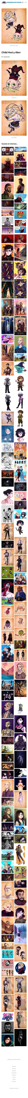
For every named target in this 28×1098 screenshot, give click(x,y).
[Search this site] (23, 2)
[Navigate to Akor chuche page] (20, 608)
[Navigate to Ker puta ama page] (20, 688)
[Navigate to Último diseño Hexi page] (7, 637)
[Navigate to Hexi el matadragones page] (20, 226)
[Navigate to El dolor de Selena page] (20, 759)
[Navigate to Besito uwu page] (20, 156)
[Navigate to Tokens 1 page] (20, 873)
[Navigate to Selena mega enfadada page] (7, 238)
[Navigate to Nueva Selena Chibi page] (20, 527)
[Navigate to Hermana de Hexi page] (20, 670)
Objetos (14, 1066)
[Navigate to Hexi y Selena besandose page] (7, 653)
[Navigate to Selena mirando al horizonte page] (7, 945)
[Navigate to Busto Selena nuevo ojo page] (20, 434)
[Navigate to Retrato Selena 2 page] (20, 914)
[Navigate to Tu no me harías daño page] (7, 840)
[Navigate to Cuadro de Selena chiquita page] (20, 817)
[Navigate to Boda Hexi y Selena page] (20, 473)
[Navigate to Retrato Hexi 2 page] (7, 907)
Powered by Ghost (14, 1088)
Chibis (14, 1079)
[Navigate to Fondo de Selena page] (7, 671)
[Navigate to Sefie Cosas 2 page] (20, 579)
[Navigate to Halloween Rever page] (7, 727)
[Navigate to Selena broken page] (7, 695)
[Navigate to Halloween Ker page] (20, 706)
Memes (14, 1075)
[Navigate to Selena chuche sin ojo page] (20, 621)
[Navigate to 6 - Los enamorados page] (20, 325)
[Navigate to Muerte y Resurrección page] (7, 178)
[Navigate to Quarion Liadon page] (7, 544)
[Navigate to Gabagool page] (20, 367)
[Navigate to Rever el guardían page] (7, 473)
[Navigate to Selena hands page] (7, 587)
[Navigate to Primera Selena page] (7, 1040)
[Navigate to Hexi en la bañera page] (7, 827)
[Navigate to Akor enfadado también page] (20, 238)
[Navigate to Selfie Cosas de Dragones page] (7, 867)
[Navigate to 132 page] (20, 164)
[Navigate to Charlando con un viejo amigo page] (7, 211)
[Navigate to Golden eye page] (7, 252)
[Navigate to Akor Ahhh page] (7, 461)
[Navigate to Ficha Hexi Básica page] (20, 1002)
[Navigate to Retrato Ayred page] (7, 788)
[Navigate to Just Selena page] (20, 773)
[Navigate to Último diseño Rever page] (20, 563)
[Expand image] (11, 153)
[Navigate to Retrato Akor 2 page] (7, 890)
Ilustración (14, 1072)
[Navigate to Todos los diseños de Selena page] (20, 655)
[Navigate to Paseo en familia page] (20, 307)
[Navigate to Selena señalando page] (7, 513)
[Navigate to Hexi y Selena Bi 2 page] (7, 855)
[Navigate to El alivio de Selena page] (7, 433)
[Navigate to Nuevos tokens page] (7, 572)
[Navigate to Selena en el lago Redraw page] (20, 252)
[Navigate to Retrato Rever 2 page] (20, 897)
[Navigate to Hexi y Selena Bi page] (7, 1016)
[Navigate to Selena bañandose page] (20, 934)
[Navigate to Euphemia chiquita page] (20, 382)
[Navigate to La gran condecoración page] (20, 198)
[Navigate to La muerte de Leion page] (7, 151)
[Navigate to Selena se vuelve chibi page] (7, 954)
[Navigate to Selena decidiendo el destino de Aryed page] (7, 482)
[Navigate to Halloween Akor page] (20, 741)
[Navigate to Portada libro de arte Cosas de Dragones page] (20, 149)
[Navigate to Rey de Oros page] (20, 288)
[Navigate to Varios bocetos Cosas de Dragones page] (7, 447)
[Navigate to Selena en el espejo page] (7, 775)
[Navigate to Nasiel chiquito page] (20, 418)
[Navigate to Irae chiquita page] (20, 400)
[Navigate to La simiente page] (7, 225)
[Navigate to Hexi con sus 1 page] (20, 968)
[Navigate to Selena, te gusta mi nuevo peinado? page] (20, 496)
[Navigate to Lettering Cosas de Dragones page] (20, 214)
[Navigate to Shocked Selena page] (7, 758)
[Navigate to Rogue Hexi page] (20, 451)
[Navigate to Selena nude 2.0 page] (20, 799)
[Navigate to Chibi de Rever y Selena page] (20, 953)
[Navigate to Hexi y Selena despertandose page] (7, 802)
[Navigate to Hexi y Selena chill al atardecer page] (20, 644)
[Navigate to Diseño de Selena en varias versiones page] (7, 972)
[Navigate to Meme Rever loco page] (7, 964)
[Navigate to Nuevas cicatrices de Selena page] (7, 495)
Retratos (14, 1068)
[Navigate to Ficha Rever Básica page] (7, 985)
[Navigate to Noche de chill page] (20, 172)
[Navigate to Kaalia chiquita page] (7, 402)
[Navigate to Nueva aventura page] (7, 164)
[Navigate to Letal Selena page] (7, 749)
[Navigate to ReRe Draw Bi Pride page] (7, 339)
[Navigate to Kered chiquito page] (7, 384)
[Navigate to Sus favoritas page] (20, 270)
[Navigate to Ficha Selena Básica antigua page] (7, 1003)
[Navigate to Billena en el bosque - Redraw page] (7, 289)
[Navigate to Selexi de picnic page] (7, 601)
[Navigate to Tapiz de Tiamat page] (7, 766)
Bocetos (14, 1081)
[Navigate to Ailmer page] (20, 344)
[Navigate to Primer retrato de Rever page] (7, 1028)
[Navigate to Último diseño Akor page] (20, 545)
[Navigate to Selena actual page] (20, 855)
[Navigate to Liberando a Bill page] (7, 203)
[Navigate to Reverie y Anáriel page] (7, 307)
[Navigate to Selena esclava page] (20, 884)
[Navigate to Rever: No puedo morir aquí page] (7, 740)
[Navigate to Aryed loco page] (20, 486)
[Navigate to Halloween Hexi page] (7, 709)
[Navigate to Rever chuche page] (7, 624)
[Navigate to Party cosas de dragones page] (7, 685)
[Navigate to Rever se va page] (20, 185)
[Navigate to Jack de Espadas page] (7, 271)
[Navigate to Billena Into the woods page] (7, 325)
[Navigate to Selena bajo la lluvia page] (20, 839)
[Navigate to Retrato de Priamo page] (20, 593)
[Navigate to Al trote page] (20, 357)
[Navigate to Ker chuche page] (20, 634)
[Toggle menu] (25, 2)
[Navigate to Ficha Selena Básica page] (20, 1019)
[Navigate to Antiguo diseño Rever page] (7, 557)
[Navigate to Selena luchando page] (7, 925)
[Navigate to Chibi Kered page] (7, 418)
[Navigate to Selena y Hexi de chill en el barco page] (20, 830)
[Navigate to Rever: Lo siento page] (7, 877)
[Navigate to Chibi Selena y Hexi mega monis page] (20, 514)
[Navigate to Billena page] (20, 784)
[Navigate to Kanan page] (7, 191)
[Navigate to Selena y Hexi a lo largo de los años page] (20, 462)
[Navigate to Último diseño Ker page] (7, 531)
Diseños (14, 1070)
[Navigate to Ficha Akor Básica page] (20, 984)
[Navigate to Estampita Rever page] (7, 368)
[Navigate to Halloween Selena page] (20, 723)
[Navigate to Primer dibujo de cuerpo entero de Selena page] (20, 1037)
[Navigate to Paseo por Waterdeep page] (7, 352)
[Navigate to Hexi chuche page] (7, 611)
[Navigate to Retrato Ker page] (7, 814)
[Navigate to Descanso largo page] (7, 938)
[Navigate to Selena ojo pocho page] (20, 505)
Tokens (14, 1077)
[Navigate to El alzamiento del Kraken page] (20, 206)
